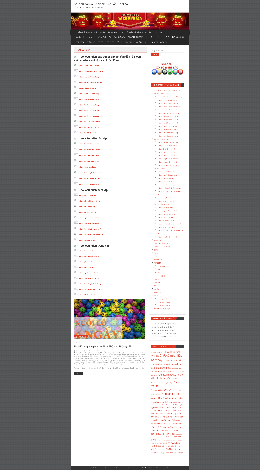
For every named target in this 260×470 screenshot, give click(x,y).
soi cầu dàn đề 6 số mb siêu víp (89, 110)
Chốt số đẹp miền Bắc (172, 360)
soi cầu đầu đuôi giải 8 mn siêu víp (90, 229)
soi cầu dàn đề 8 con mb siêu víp (168, 123)
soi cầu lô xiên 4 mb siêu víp (166, 155)
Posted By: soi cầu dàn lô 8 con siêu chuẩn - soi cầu (89, 351)
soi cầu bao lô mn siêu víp (87, 212)
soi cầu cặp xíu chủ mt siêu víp (167, 175)
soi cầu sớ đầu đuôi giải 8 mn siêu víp (169, 224)
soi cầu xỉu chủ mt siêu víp (87, 251)
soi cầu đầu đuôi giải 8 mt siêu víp (90, 284)
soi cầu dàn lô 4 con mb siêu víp (168, 133)
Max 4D (160, 273)
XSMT (167, 37)
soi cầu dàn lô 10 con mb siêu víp (168, 129)
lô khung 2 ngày (120, 356)
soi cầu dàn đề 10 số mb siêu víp (89, 122)
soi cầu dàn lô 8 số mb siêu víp (89, 144)
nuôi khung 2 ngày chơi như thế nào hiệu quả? (102, 346)
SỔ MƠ (119, 42)
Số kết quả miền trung (164, 302)
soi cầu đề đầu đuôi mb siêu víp (89, 184)
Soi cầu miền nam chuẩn (84, 37)
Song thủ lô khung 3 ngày (99, 364)
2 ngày (78, 353)
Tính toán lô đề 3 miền (117, 37)
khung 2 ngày (80, 354)
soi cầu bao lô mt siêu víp (87, 267)
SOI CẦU (101, 42)
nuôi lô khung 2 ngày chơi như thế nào (126, 360)
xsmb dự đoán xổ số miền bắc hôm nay (166, 446)
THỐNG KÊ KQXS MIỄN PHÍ (137, 37)
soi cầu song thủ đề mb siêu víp (89, 99)
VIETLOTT (79, 42)
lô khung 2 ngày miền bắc (101, 358)
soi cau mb (169, 420)
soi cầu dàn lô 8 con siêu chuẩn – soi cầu (102, 4)
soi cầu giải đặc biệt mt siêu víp (89, 256)
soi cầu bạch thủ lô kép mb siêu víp (90, 82)
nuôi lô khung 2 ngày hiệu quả (100, 362)
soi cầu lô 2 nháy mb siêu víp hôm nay (91, 71)
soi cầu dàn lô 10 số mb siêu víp (89, 178)
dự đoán (155, 371)
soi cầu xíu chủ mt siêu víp (166, 201)
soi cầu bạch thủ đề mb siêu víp (89, 94)
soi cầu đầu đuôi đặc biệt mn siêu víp (91, 234)
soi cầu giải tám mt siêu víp (166, 181)
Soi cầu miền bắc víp (115, 32)
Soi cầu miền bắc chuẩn (135, 32)
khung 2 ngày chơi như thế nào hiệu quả (95, 354)
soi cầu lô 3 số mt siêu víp (87, 295)
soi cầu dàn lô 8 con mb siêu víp (168, 142)
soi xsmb (177, 437)
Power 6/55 (161, 276)
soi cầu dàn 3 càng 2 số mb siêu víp (90, 173)
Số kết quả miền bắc (164, 299)
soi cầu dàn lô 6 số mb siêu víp (89, 133)
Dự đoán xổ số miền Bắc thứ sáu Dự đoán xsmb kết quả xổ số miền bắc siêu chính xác (166, 410)
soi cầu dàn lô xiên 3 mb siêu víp (89, 155)
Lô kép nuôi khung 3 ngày (99, 356)
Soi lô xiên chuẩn (169, 437)
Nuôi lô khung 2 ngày (109, 360)
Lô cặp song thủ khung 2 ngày (130, 354)
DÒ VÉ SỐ (110, 42)
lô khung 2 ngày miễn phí (115, 358)
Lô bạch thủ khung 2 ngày (114, 354)
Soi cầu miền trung (155, 32)
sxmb (153, 440)
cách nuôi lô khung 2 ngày (120, 353)
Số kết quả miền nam (164, 305)
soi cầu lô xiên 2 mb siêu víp (166, 149)
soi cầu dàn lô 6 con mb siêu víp (168, 136)
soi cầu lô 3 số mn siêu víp (87, 240)
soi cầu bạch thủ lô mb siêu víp (89, 66)
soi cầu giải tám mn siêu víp (166, 217)
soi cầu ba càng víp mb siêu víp (168, 100)
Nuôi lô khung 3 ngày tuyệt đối (117, 362)
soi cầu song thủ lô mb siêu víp (89, 77)
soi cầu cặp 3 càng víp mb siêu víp (168, 113)
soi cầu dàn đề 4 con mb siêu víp (168, 116)
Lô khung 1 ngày (110, 356)
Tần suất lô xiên (160, 443)
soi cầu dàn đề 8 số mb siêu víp (89, 116)
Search (155, 54)
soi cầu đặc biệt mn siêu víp (166, 214)
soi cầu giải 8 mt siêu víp (87, 262)
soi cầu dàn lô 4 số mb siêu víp (89, 127)
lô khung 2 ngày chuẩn (131, 356)
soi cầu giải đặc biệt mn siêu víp (89, 201)
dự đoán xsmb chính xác (176, 387)
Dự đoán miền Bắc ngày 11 (160, 383)
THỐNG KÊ (91, 42)
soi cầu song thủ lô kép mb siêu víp (169, 165)
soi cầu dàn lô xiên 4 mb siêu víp (89, 161)
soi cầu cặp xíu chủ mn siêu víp (168, 211)
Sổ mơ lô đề (102, 37)
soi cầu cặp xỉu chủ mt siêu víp (89, 273)
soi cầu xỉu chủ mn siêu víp (87, 195)
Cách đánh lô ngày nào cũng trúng (162, 364)
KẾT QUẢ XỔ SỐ (178, 37)
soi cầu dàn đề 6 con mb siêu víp (168, 120)
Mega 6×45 (161, 266)
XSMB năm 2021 (158, 449)
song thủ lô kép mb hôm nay (88, 88)
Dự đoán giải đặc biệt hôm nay (166, 371)
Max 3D (160, 269)
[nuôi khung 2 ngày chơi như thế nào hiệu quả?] (109, 319)
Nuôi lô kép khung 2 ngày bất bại (94, 360)
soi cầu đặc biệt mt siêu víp (166, 178)
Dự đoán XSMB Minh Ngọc (163, 390)
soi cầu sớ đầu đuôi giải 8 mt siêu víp (169, 188)
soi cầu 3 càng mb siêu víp (87, 167)
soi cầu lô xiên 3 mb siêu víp (166, 152)
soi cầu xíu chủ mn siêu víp (166, 227)
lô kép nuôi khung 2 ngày (85, 356)
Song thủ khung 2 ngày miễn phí (134, 362)
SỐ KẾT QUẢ (140, 42)
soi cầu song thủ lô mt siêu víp (89, 278)
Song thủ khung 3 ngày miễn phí (83, 364)
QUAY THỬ (129, 42)
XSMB (152, 37)
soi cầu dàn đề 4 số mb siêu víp (89, 105)
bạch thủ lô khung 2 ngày (158, 42)
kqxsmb (159, 417)
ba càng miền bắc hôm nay (158, 352)
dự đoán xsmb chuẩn (164, 387)
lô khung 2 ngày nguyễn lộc (130, 358)
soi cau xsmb (172, 423)
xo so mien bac (172, 443)
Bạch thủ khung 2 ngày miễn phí (89, 353)
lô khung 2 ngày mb (87, 358)
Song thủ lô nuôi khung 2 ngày (115, 364)
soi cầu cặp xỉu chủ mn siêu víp (89, 218)
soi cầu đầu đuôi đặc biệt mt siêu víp (91, 289)
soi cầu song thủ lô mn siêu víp (89, 223)
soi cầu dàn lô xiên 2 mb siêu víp (89, 149)
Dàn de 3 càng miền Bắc (175, 368)
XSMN (160, 37)
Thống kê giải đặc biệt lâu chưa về (165, 440)
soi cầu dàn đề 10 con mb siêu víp (168, 126)
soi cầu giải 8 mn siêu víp (87, 206)
